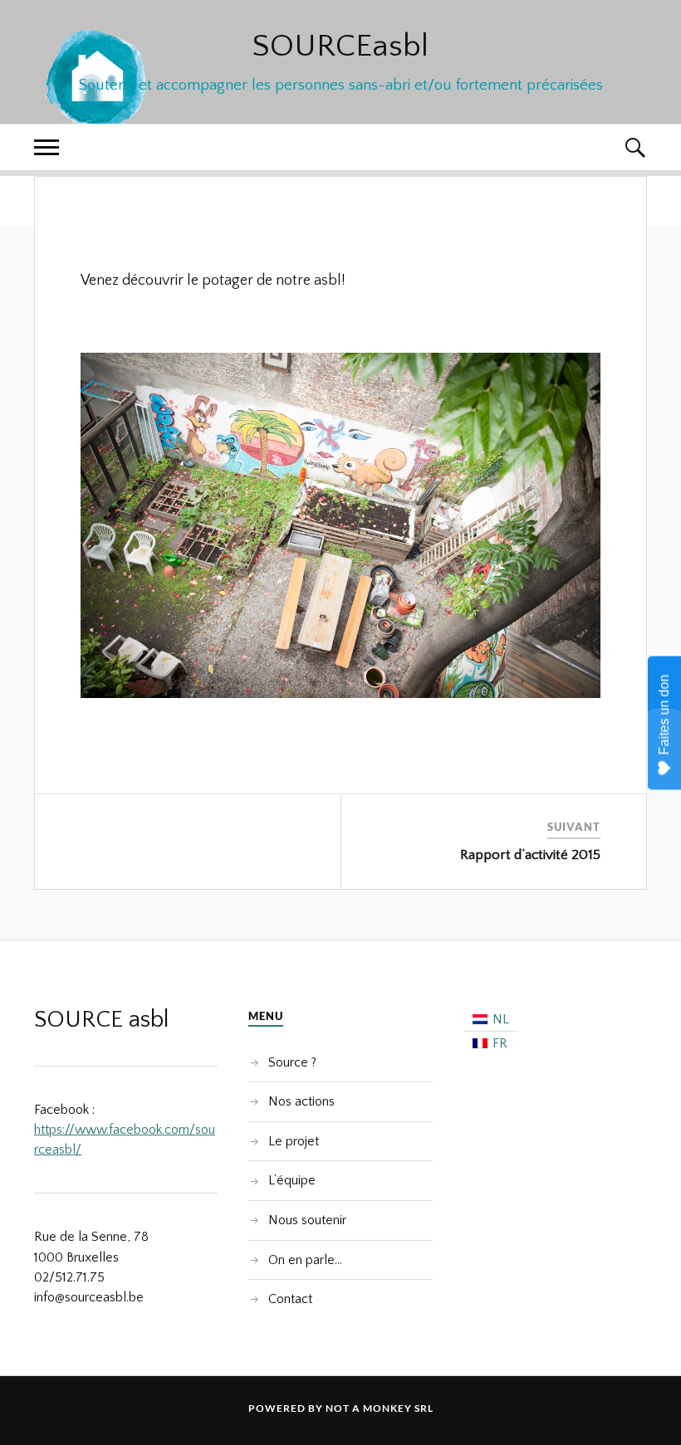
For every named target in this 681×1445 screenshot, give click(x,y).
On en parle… (305, 1259)
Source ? (292, 1062)
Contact (290, 1298)
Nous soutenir (307, 1220)
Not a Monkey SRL (380, 1408)
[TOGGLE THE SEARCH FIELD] (634, 147)
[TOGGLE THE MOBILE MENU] (46, 147)
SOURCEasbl (340, 46)
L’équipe (292, 1180)
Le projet (293, 1141)
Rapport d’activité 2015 (530, 854)
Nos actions (301, 1101)
